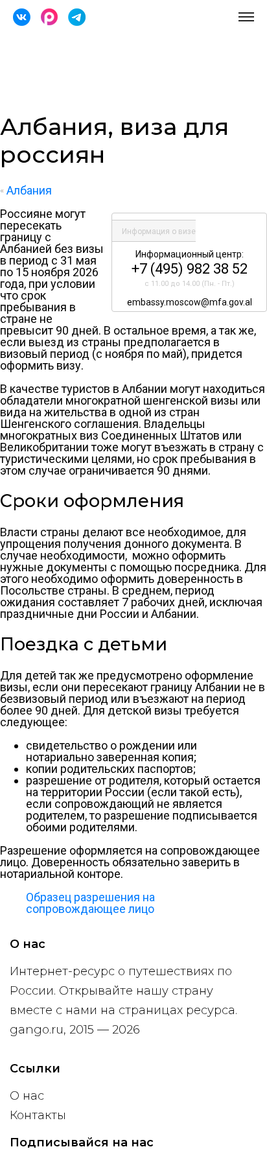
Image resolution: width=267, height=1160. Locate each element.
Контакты (38, 1115)
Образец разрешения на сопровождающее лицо (90, 903)
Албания (28, 190)
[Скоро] (49, 17)
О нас (27, 1096)
